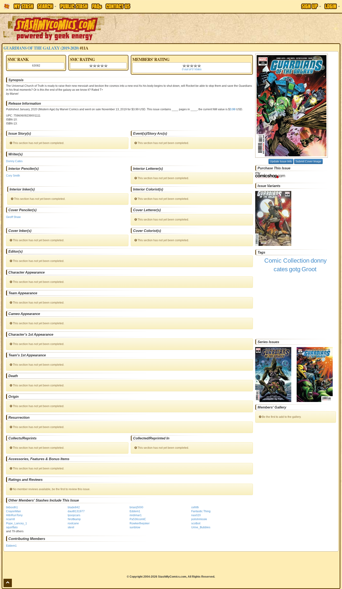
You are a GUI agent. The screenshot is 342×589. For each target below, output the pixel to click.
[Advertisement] (241, 27)
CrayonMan (13, 511)
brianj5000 (136, 507)
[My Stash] (23, 6)
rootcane (73, 523)
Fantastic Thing (201, 511)
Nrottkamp (74, 519)
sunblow (135, 527)
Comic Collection (286, 260)
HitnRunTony (14, 515)
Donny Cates (14, 161)
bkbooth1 (12, 507)
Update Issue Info (281, 161)
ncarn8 (10, 519)
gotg (294, 269)
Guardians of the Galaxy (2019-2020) (41, 48)
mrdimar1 (136, 515)
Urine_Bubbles (200, 527)
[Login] (332, 6)
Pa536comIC (138, 519)
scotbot (195, 523)
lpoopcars (74, 515)
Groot (309, 269)
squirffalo (12, 527)
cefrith (195, 507)
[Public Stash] (74, 6)
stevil (71, 527)
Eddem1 (135, 511)
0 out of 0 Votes (191, 69)
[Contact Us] (118, 6)
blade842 (74, 507)
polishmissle (199, 519)
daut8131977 (76, 511)
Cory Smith (13, 175)
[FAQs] (97, 6)
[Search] (46, 6)
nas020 (196, 515)
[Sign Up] (311, 6)
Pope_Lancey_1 (16, 523)
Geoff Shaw (13, 217)
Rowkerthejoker (140, 523)
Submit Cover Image (308, 161)
